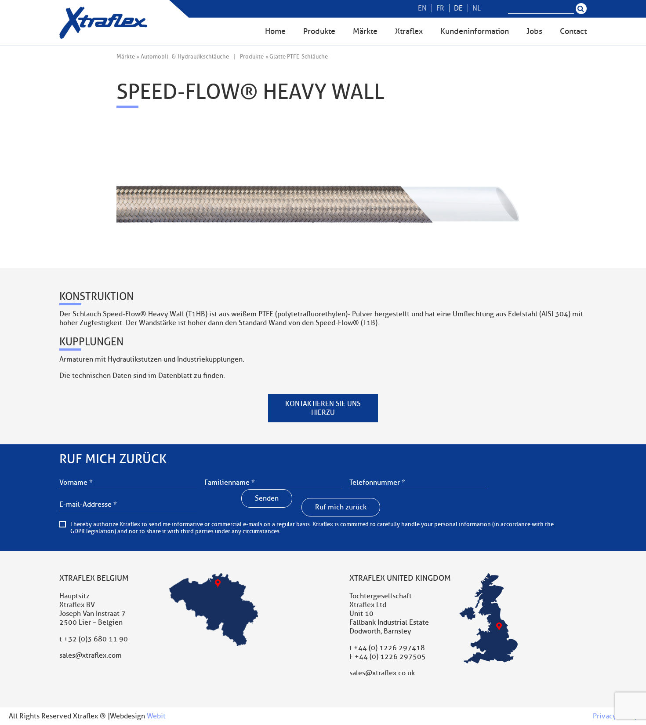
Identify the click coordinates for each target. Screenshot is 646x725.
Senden (267, 498)
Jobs (534, 31)
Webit (156, 716)
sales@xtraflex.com (90, 655)
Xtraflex (409, 31)
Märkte (365, 31)
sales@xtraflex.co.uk (382, 673)
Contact (573, 31)
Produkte (319, 31)
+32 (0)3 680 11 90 (96, 639)
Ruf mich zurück (341, 507)
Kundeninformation (474, 31)
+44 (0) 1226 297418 (389, 648)
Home (275, 31)
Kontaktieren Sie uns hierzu (323, 408)
